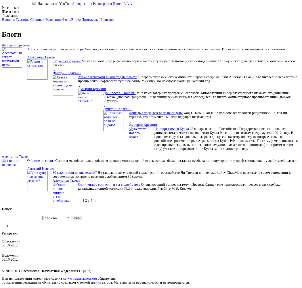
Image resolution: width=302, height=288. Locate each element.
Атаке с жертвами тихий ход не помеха (107, 77)
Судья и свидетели (67, 61)
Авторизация (82, 4)
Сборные (37, 19)
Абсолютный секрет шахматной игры (55, 49)
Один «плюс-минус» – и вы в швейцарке (109, 184)
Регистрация (102, 4)
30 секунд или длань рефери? (75, 172)
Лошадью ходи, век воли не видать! (156, 113)
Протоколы (90, 19)
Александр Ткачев (41, 57)
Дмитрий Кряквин (16, 45)
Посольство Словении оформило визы (31, 249)
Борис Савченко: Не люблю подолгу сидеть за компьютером (47, 237)
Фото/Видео (71, 19)
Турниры (22, 19)
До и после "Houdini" (119, 93)
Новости (8, 19)
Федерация (53, 19)
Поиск (117, 4)
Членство (106, 19)
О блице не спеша (40, 160)
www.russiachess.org (82, 278)
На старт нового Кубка (171, 129)
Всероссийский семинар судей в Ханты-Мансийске (41, 263)
